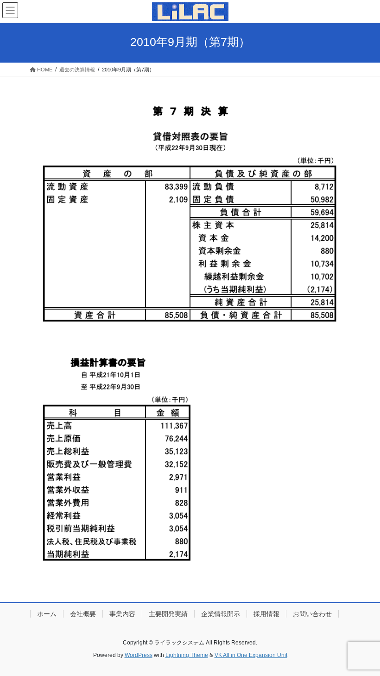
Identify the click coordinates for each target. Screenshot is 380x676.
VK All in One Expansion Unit (251, 655)
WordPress (138, 655)
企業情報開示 (220, 614)
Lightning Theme (186, 655)
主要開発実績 (168, 614)
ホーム (47, 614)
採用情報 (266, 614)
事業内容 (122, 614)
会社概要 (83, 614)
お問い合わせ (312, 614)
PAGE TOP (362, 647)
